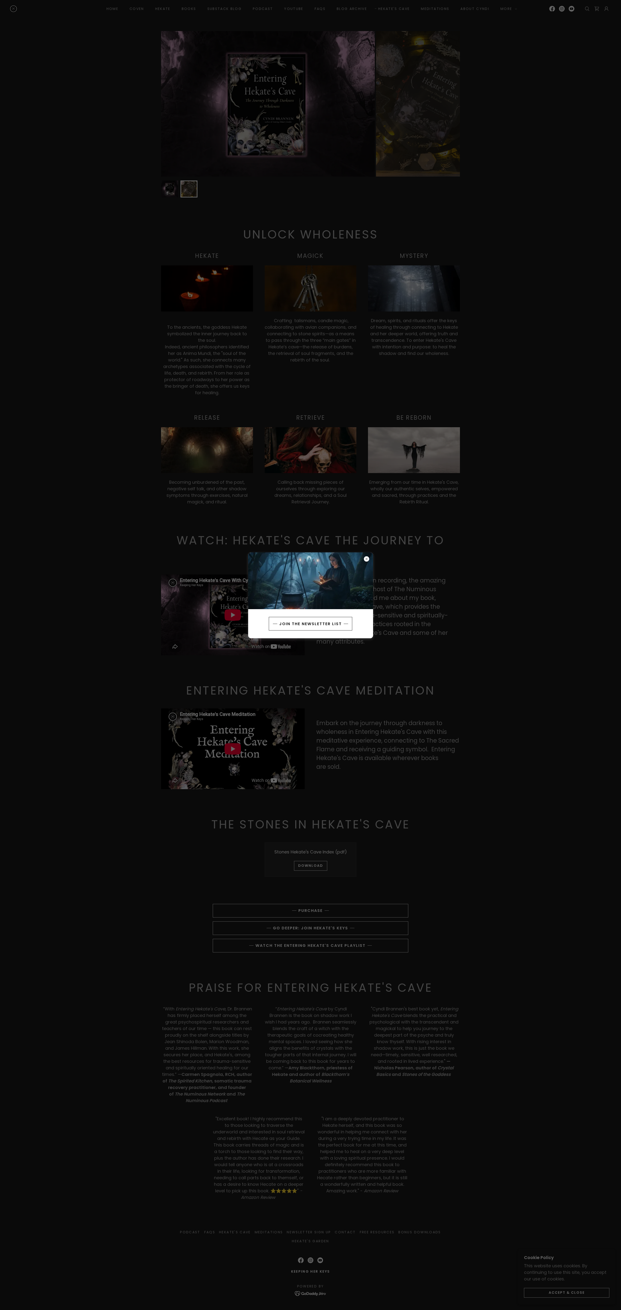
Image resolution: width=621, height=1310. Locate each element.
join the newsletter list (310, 624)
